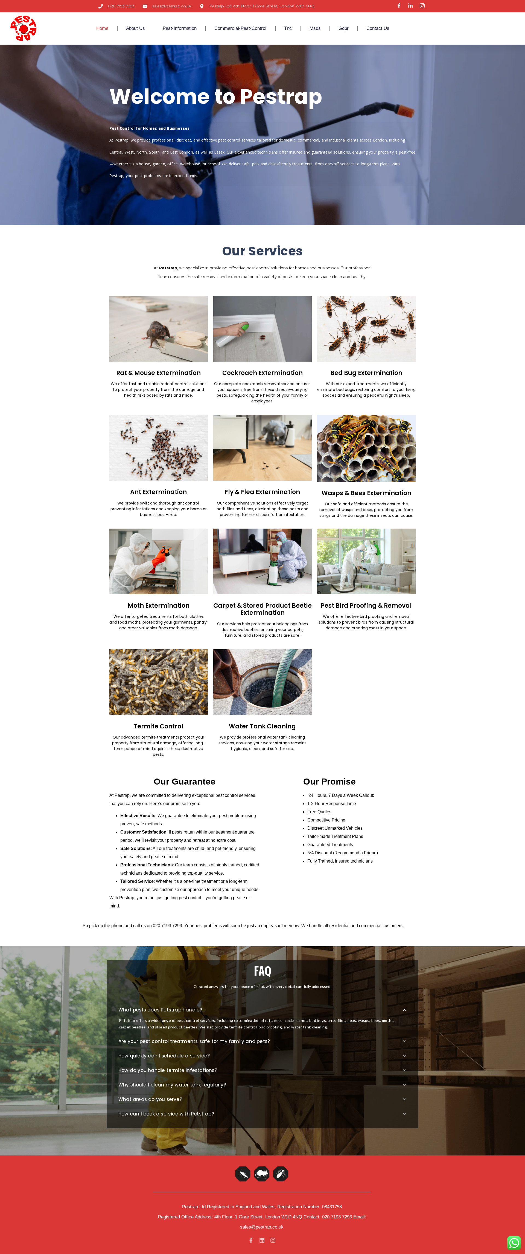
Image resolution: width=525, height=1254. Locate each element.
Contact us (377, 28)
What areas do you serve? (150, 1099)
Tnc (288, 28)
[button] (262, 1010)
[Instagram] (273, 1240)
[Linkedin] (262, 1240)
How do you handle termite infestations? (167, 1070)
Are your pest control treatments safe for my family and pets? (194, 1041)
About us (135, 28)
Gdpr (344, 28)
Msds (315, 28)
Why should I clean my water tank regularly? (172, 1085)
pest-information (180, 28)
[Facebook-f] (251, 1240)
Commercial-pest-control (240, 28)
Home (102, 28)
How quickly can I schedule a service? (164, 1056)
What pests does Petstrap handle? (160, 1010)
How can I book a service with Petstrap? (166, 1114)
